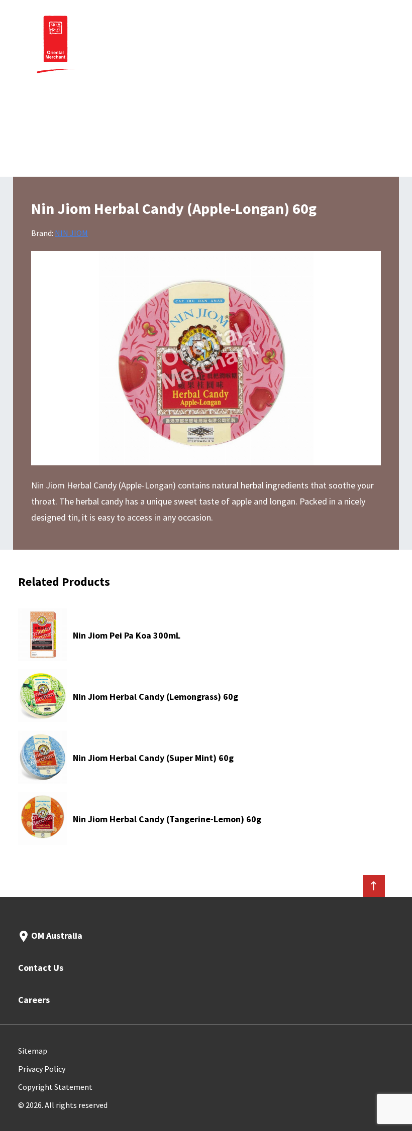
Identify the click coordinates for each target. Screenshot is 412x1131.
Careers (34, 1000)
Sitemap (32, 1051)
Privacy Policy (41, 1069)
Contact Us (40, 967)
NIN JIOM (71, 233)
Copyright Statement (55, 1087)
